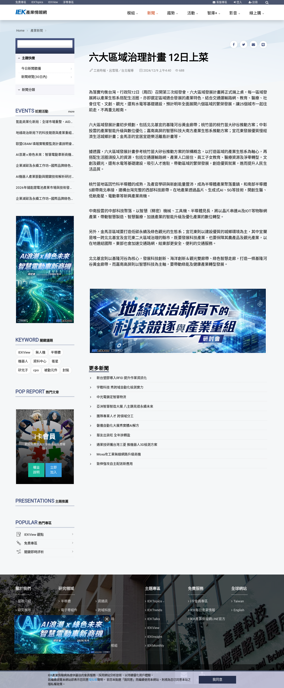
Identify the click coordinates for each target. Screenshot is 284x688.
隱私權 (92, 679)
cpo (36, 370)
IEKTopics (37, 2)
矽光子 (23, 370)
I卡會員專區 (199, 601)
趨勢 (171, 13)
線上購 (255, 13)
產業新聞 (37, 30)
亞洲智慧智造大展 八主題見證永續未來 (125, 406)
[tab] (44, 58)
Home (20, 30)
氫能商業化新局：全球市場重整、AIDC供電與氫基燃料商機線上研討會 (67, 122)
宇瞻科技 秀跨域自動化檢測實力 (120, 387)
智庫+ (212, 13)
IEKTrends (154, 610)
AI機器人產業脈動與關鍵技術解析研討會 (45, 177)
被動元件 (50, 370)
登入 (239, 2)
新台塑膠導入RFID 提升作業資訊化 (122, 378)
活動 (191, 13)
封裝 (66, 370)
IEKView (53, 2)
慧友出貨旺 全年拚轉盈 (113, 435)
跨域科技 (104, 610)
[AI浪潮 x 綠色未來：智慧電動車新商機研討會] (45, 269)
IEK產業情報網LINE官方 (207, 619)
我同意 (217, 679)
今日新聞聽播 (31, 68)
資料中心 (39, 361)
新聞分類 (28, 90)
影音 (233, 13)
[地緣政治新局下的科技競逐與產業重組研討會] (178, 320)
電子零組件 (69, 610)
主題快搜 (28, 58)
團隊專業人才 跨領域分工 (115, 416)
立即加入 (53, 469)
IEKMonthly (155, 645)
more (71, 111)
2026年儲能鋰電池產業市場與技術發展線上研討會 (52, 188)
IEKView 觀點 (34, 535)
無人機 (40, 352)
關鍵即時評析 (34, 552)
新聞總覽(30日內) (34, 77)
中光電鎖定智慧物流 (111, 397)
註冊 (255, 2)
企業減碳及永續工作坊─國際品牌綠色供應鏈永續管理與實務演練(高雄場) (69, 199)
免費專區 (20, 2)
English (239, 610)
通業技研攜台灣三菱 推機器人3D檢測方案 (127, 445)
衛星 (55, 361)
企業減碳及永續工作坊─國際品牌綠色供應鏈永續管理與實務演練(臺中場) (69, 166)
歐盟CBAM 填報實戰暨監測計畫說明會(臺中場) (50, 144)
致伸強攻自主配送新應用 (115, 464)
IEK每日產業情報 (202, 610)
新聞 (151, 13)
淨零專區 (68, 2)
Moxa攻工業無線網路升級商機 (119, 454)
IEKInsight (154, 637)
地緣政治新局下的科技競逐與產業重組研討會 (49, 133)
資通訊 (103, 601)
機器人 (23, 361)
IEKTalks (153, 619)
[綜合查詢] (267, 2)
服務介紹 (24, 601)
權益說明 (36, 469)
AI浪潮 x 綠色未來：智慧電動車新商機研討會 (48, 155)
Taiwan (239, 601)
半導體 (56, 352)
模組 (131, 13)
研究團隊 (24, 610)
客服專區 (221, 2)
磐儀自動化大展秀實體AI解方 (118, 425)
